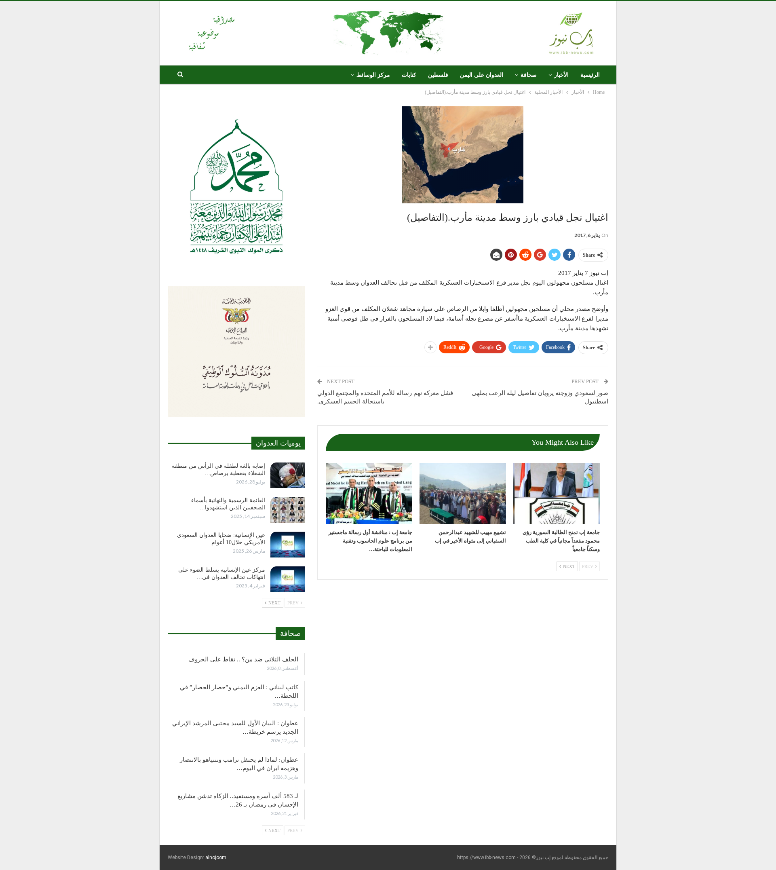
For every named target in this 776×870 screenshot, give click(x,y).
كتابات (409, 75)
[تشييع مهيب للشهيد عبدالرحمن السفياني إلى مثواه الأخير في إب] (463, 493)
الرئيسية (590, 75)
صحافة (529, 75)
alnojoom (215, 857)
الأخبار (561, 75)
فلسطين (438, 75)
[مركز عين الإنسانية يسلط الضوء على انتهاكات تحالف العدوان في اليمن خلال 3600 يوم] (287, 579)
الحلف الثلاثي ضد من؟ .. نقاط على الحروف (243, 659)
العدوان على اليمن (481, 75)
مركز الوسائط (373, 75)
